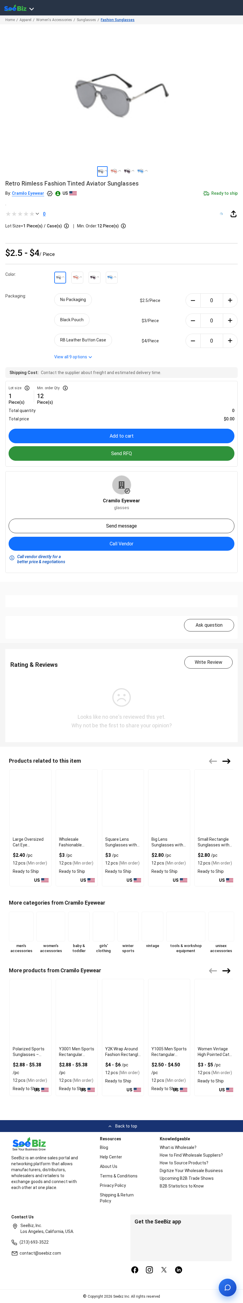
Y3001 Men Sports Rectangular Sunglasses (76, 1054)
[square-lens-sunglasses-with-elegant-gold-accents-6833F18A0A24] (123, 802)
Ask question (209, 625)
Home (10, 20)
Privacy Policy (113, 1185)
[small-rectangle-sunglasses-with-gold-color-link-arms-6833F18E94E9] (215, 802)
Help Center (111, 1157)
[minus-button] (193, 300)
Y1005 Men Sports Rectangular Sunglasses (169, 1054)
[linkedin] (178, 1270)
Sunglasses (86, 20)
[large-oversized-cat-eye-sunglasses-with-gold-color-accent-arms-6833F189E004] (30, 802)
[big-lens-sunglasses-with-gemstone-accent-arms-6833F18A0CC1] (169, 802)
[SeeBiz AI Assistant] (227, 1287)
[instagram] (149, 1270)
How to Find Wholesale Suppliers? (191, 1155)
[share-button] (233, 214)
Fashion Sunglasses (118, 20)
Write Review (208, 662)
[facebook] (134, 1270)
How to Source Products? (184, 1162)
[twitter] (164, 1270)
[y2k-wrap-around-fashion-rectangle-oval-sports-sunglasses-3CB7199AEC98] (123, 1011)
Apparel (25, 20)
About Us (108, 1166)
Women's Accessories (54, 20)
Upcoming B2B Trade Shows (187, 1178)
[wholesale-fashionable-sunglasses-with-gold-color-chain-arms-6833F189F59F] (76, 802)
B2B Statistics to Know (182, 1186)
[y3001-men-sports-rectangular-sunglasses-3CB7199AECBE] (76, 1011)
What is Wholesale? (178, 1147)
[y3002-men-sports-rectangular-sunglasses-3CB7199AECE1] (30, 1011)
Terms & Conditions (119, 1176)
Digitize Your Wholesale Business (191, 1170)
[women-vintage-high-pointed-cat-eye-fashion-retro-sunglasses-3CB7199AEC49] (215, 1011)
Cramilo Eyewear (28, 193)
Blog (104, 1147)
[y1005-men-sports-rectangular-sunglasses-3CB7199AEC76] (169, 1011)
